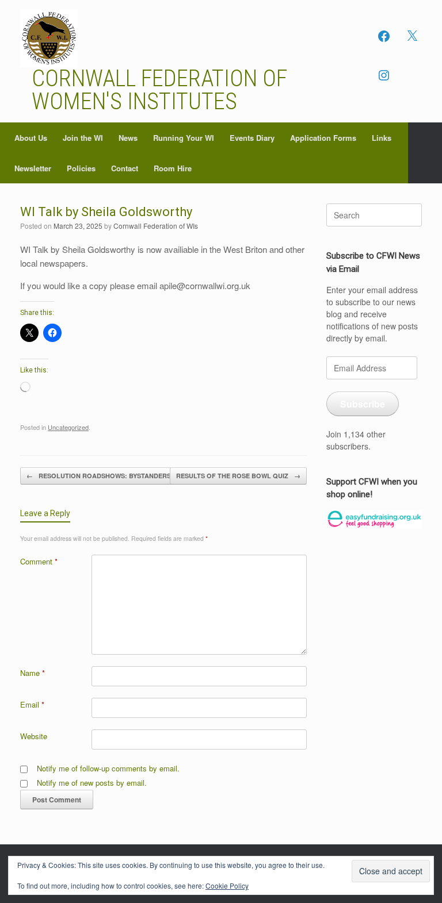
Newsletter (32, 168)
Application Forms (323, 137)
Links (381, 137)
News (128, 137)
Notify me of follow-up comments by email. (108, 768)
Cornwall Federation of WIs (155, 225)
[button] (425, 152)
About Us (30, 137)
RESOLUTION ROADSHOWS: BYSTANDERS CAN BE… (114, 475)
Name (32, 672)
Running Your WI (183, 137)
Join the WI (83, 137)
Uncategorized (68, 427)
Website (33, 736)
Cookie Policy (227, 885)
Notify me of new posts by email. (92, 782)
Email (32, 704)
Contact (124, 168)
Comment (39, 561)
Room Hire (173, 168)
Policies (81, 168)
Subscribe (362, 403)
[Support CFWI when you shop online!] (374, 519)
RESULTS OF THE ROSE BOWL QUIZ (238, 475)
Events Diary (252, 137)
